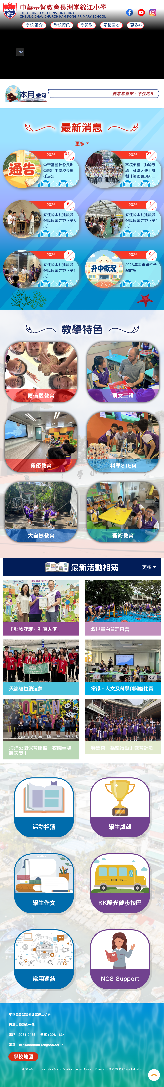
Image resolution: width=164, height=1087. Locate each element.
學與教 (87, 25)
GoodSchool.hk (134, 1068)
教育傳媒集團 (116, 1068)
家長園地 (111, 25)
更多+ (135, 25)
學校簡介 (34, 25)
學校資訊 (62, 25)
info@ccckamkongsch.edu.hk (42, 1044)
